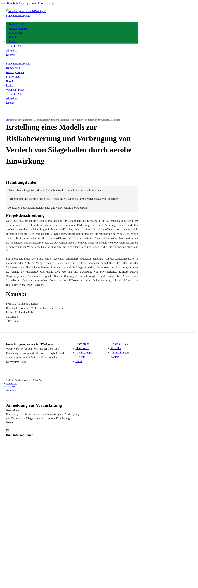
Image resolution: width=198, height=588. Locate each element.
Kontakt (10, 54)
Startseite (10, 120)
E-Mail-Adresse (10, 506)
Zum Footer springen (44, 3)
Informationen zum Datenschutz (15, 537)
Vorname (8, 438)
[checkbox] (6, 518)
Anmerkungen (10, 527)
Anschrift (8, 464)
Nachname (9, 447)
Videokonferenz (17, 522)
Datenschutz (11, 383)
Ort (7, 481)
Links (12, 41)
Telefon (8, 497)
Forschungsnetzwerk (18, 15)
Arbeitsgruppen (18, 28)
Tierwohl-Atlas (14, 46)
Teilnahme (9, 514)
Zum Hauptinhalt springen (16, 3)
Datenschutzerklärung (28, 547)
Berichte (14, 37)
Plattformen (16, 32)
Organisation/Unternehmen (14, 455)
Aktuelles (11, 50)
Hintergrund (16, 24)
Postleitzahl (9, 472)
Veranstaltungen (15, 89)
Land (7, 489)
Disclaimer (10, 386)
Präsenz (12, 517)
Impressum (11, 390)
